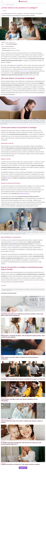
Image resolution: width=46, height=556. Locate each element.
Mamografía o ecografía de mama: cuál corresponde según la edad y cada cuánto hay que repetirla (23, 336)
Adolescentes (4, 397)
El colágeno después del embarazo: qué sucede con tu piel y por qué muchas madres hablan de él (21, 443)
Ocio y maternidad (5, 377)
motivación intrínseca (24, 193)
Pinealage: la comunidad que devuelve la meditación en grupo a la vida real (23, 379)
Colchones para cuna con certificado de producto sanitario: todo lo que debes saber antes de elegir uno (22, 314)
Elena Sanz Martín (13, 44)
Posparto (3, 441)
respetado (9, 178)
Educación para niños (10, 4)
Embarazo (3, 463)
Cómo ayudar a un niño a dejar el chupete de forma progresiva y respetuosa (20, 358)
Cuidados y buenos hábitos (7, 419)
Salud (2, 334)
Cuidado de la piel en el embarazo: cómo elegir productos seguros (20, 464)
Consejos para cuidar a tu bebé (7, 312)
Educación (3, 4)
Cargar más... (23, 467)
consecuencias (25, 71)
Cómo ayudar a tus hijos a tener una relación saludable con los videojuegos (19, 399)
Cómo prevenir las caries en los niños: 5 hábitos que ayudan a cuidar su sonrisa (22, 421)
